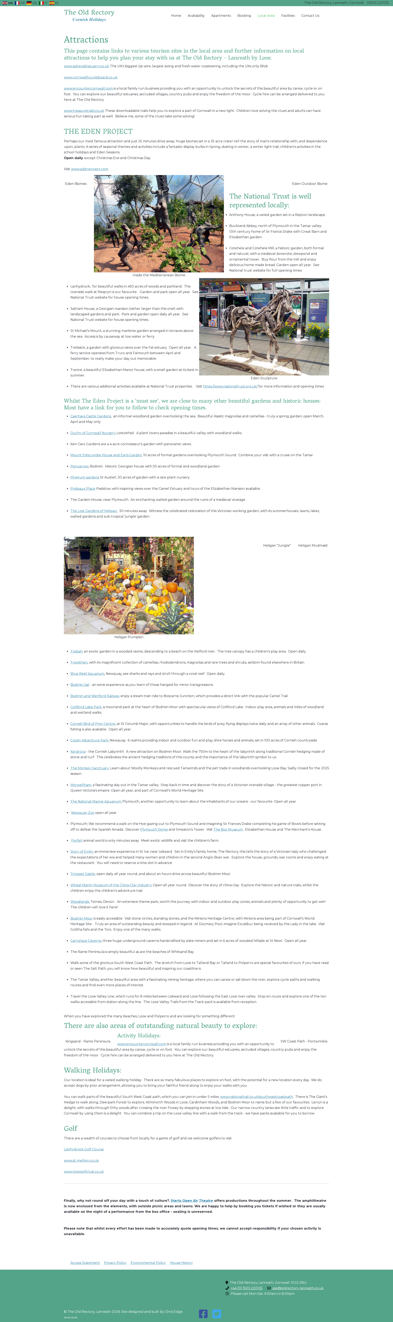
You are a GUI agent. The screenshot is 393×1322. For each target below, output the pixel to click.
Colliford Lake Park (86, 707)
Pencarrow (79, 466)
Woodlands (79, 902)
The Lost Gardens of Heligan (93, 511)
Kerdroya (78, 752)
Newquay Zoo (82, 813)
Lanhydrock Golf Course (84, 1149)
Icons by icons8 (70, 1317)
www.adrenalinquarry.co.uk (86, 66)
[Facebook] (203, 1314)
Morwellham (80, 785)
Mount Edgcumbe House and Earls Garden (106, 455)
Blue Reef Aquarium (87, 674)
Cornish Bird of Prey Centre (92, 724)
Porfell (76, 840)
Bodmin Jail (79, 685)
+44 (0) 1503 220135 (246, 1288)
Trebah (76, 651)
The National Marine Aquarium (95, 801)
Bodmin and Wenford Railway (94, 696)
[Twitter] (216, 1314)
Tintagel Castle (82, 874)
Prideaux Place (82, 489)
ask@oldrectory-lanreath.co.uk (298, 1288)
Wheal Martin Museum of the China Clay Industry (110, 885)
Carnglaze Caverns (85, 941)
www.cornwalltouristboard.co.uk (90, 77)
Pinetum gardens (84, 477)
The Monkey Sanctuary (89, 768)
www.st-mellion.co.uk (81, 1161)
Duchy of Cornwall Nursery (92, 433)
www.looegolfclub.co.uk (84, 1172)
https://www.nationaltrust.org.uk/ (230, 386)
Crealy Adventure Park (89, 740)
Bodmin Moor (81, 918)
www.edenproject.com (89, 169)
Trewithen (79, 662)
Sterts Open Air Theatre (192, 1201)
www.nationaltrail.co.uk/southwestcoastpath (256, 1097)
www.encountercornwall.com (89, 88)
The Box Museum (228, 829)
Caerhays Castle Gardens (90, 416)
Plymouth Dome (154, 829)
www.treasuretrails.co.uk (84, 111)
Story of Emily (81, 852)
